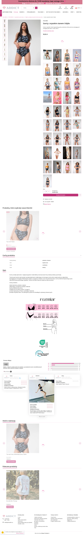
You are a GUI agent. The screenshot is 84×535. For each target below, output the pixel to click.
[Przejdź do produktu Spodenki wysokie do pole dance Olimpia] (47, 152)
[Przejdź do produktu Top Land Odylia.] (22, 225)
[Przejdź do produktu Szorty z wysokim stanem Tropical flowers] (57, 69)
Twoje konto (53, 517)
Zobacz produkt (11, 248)
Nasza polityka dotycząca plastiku (25, 522)
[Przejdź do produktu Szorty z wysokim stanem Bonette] (67, 152)
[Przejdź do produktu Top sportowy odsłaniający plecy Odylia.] (22, 438)
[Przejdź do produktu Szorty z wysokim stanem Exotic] (67, 69)
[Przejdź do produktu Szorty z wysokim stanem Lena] (57, 111)
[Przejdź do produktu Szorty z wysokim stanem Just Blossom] (67, 97)
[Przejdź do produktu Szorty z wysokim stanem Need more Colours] (67, 83)
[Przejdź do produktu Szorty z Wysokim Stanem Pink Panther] (67, 166)
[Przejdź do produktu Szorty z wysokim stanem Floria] (67, 111)
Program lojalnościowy (55, 521)
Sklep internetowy (41, 533)
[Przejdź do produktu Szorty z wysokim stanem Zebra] (77, 138)
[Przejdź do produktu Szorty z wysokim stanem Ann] (57, 83)
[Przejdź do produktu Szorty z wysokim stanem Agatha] (77, 69)
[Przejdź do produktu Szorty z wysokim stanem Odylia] (57, 125)
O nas (19, 517)
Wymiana (36, 523)
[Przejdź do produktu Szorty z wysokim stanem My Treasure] (77, 83)
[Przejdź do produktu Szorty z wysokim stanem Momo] (67, 125)
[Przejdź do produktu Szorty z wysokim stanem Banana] (47, 125)
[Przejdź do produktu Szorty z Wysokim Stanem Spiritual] (47, 180)
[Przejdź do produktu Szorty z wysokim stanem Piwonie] (57, 97)
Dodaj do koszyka (60, 195)
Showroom (20, 521)
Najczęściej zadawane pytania (40, 518)
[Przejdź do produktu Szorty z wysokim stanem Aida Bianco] (57, 152)
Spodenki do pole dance (19, 17)
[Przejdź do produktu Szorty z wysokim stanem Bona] (57, 138)
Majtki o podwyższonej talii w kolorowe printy (33, 17)
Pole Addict (5, 17)
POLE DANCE (10, 17)
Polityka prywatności (71, 521)
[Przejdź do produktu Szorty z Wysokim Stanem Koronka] (57, 55)
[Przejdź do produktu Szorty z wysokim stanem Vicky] (47, 83)
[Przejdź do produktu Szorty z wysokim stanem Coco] (77, 125)
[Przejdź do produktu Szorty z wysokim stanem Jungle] (67, 55)
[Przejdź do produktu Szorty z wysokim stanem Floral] (77, 55)
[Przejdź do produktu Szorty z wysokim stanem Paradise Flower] (47, 69)
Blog (19, 518)
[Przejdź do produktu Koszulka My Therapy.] (22, 485)
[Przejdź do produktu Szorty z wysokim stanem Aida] (47, 138)
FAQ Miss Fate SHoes (39, 519)
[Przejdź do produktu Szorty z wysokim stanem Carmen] (67, 138)
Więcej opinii (42, 416)
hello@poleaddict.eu (8, 522)
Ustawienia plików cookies (72, 517)
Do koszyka (10, 506)
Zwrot (35, 525)
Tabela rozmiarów (38, 517)
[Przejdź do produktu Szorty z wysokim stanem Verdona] (47, 166)
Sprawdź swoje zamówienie (56, 518)
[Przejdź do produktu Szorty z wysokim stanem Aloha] (77, 111)
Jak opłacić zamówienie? (39, 521)
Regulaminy (69, 519)
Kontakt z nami (21, 523)
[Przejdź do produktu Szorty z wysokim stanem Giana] (57, 166)
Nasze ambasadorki (22, 519)
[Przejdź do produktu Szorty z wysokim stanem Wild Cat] (77, 97)
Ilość (44, 189)
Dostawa (36, 522)
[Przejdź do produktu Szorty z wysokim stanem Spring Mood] (47, 97)
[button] (36, 8)
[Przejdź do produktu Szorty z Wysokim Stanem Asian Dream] (77, 166)
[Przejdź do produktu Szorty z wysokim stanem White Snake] (77, 152)
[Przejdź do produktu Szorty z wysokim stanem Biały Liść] (47, 111)
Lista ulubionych (54, 519)
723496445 (6, 518)
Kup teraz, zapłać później (72, 518)
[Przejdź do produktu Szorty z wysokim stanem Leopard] (47, 55)
